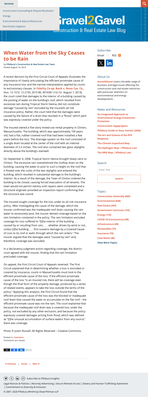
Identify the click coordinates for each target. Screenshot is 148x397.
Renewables (106, 228)
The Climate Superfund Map (113, 143)
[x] (11, 378)
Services (9, 3)
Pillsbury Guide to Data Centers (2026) (119, 130)
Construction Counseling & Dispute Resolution (28, 10)
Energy (6, 16)
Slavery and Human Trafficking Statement (105, 383)
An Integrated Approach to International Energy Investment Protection (116, 118)
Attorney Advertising (42, 383)
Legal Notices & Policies (16, 383)
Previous (10, 363)
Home (24, 363)
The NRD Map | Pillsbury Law (114, 152)
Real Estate (106, 205)
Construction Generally (113, 196)
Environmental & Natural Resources (22, 21)
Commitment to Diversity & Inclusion (26, 387)
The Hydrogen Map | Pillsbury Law (117, 147)
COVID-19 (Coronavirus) (113, 219)
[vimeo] (6, 378)
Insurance (19, 337)
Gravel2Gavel (105, 81)
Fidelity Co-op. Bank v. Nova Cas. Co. (59, 88)
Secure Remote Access (68, 383)
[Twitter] (100, 63)
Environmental (109, 200)
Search (119, 178)
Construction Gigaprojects (112, 125)
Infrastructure (108, 224)
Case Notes (106, 238)
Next (36, 363)
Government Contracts (113, 210)
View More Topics (107, 242)
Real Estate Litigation (14, 26)
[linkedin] (17, 378)
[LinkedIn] (109, 63)
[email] (23, 378)
